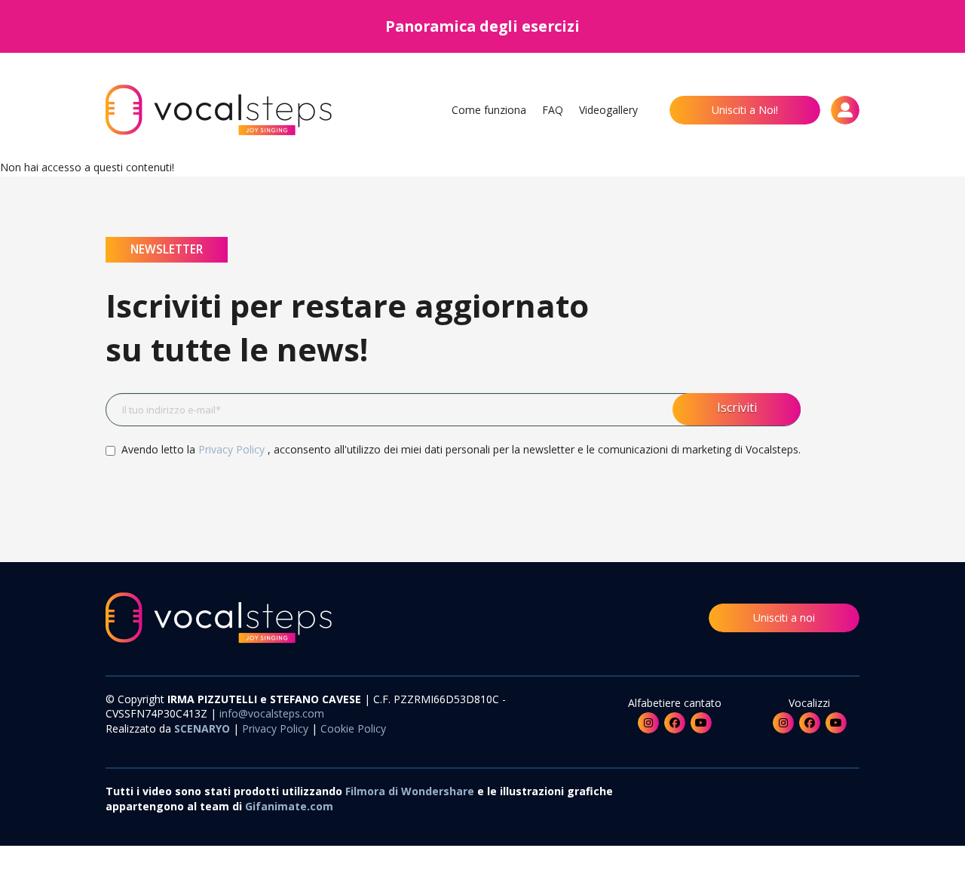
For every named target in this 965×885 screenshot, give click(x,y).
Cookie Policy (351, 728)
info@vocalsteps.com (271, 713)
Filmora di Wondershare (409, 791)
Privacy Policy (233, 449)
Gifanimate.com (289, 806)
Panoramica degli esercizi (482, 26)
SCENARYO (203, 728)
